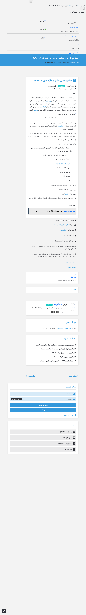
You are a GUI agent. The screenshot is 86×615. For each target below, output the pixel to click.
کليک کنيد (63, 230)
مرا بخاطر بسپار (69, 415)
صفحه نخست (75, 62)
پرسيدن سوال (72, 267)
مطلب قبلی (73, 376)
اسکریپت (43, 107)
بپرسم (36, 110)
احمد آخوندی (70, 86)
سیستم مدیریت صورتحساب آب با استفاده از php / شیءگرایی (55, 345)
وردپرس (48, 100)
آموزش (65, 220)
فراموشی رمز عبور (16, 399)
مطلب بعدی (31, 376)
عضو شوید (60, 328)
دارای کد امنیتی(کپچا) (63, 163)
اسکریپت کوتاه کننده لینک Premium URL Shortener (58, 349)
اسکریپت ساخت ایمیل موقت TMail (63, 353)
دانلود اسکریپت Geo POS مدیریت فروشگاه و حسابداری (57, 361)
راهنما (57, 220)
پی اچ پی (71, 88)
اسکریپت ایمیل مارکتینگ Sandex (64, 357)
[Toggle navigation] (31, 2)
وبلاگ (59, 88)
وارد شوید (68, 328)
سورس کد (65, 88)
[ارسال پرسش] (4, 611)
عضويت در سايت (71, 262)
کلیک (66, 194)
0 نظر (51, 88)
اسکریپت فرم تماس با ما (62, 224)
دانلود (72, 220)
